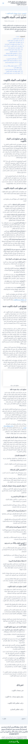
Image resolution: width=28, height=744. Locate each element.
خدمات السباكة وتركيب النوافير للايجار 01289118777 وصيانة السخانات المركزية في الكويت (17, 3)
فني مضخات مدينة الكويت (20, 299)
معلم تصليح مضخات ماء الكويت (14, 697)
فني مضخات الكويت (17, 690)
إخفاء (18, 36)
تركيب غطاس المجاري (16, 709)
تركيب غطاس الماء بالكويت (15, 703)
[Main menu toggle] (3, 3)
